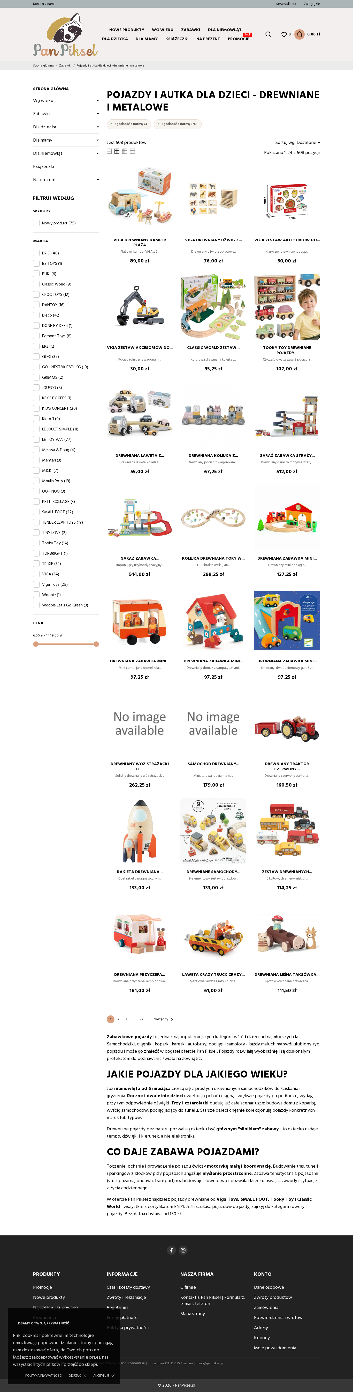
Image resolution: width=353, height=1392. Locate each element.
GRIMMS (52, 378)
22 (141, 1019)
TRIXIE (51, 564)
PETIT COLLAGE (58, 502)
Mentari (51, 460)
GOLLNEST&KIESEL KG (65, 367)
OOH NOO (53, 491)
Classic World (56, 284)
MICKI (50, 471)
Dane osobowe (269, 1287)
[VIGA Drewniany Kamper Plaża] (166, 182)
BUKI (49, 274)
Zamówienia (266, 1308)
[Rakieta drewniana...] (166, 814)
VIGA (50, 574)
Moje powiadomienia (275, 1348)
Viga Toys (55, 585)
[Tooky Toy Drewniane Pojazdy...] (313, 290)
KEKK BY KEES (56, 398)
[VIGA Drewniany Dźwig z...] (240, 182)
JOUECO (52, 388)
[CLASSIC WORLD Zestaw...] (240, 290)
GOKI (50, 357)
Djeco (51, 315)
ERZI (49, 346)
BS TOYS (52, 264)
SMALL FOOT (57, 512)
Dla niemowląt (47, 153)
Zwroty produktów (273, 1297)
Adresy (261, 1328)
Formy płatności (123, 1318)
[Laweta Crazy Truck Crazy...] (240, 916)
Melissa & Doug (58, 450)
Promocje (239, 38)
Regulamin (117, 1308)
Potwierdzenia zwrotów (278, 1318)
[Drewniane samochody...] (240, 814)
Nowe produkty (126, 30)
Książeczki (177, 39)
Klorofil (51, 419)
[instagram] (183, 1250)
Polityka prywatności (43, 1376)
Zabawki (41, 114)
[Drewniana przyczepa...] (166, 916)
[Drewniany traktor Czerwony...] (313, 706)
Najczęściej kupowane (55, 1308)
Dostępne (306, 143)
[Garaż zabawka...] (166, 500)
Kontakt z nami (44, 4)
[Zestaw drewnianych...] (313, 814)
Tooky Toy (55, 543)
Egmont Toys (57, 336)
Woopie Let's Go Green (65, 605)
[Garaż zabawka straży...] (313, 397)
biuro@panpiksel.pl (210, 1363)
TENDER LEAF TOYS (62, 522)
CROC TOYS (56, 295)
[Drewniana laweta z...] (166, 397)
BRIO (50, 253)
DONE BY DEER (57, 326)
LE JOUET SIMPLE (60, 429)
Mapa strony (192, 1314)
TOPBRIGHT (55, 554)
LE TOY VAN (57, 440)
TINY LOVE (54, 533)
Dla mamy (147, 39)
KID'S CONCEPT (59, 409)
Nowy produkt (59, 223)
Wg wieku (162, 30)
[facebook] (171, 1250)
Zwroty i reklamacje (126, 1297)
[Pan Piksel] (53, 34)
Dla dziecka (44, 127)
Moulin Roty (56, 481)
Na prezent (208, 39)
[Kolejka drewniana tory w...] (240, 500)
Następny (164, 1019)
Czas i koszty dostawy (128, 1287)
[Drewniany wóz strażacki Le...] (166, 706)
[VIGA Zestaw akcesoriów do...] (313, 182)
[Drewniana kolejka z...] (240, 397)
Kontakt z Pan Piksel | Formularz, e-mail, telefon (212, 1301)
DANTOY (53, 305)
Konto (263, 1274)
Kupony (262, 1338)
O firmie (188, 1287)
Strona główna (51, 89)
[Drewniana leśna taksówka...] (313, 916)
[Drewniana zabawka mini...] (313, 500)
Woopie (51, 595)
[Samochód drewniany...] (240, 706)
